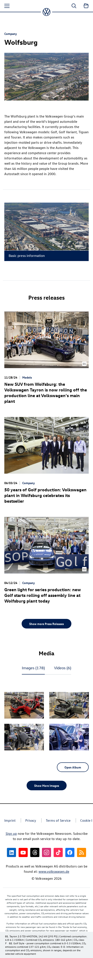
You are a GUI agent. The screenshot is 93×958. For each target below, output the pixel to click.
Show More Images (46, 785)
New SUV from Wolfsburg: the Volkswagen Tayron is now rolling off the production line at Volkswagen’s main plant (45, 392)
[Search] (74, 6)
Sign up (11, 833)
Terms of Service (58, 820)
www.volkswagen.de (53, 871)
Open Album (72, 767)
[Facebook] (69, 852)
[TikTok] (58, 852)
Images (33, 668)
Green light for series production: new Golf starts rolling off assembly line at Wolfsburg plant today (42, 595)
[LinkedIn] (11, 852)
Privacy (30, 820)
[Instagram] (46, 852)
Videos (62, 668)
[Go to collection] (86, 6)
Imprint (10, 820)
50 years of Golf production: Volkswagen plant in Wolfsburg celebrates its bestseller (45, 495)
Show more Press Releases (46, 624)
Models (27, 377)
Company (10, 34)
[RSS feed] (81, 852)
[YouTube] (23, 852)
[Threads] (34, 852)
